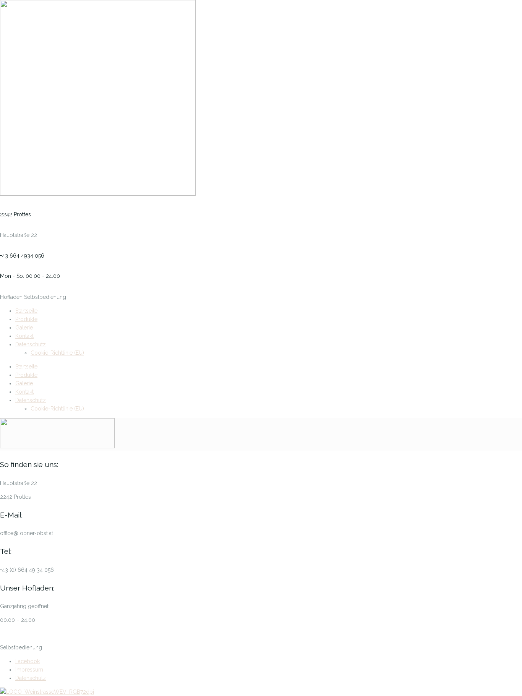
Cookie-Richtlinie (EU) (57, 353)
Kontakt (24, 336)
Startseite (26, 311)
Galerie (24, 327)
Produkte (26, 319)
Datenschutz (30, 344)
